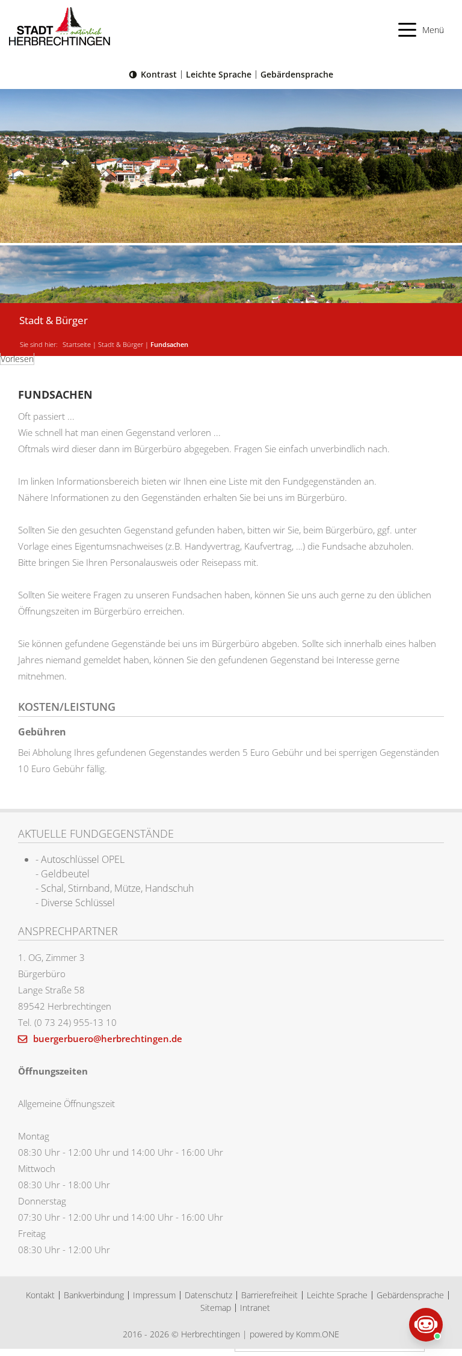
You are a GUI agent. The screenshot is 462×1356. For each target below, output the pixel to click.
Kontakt (40, 1295)
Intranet (255, 1307)
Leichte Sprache (218, 74)
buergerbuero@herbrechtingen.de (106, 1038)
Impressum (154, 1295)
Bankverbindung (94, 1295)
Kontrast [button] (159, 74)
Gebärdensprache (296, 74)
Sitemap (215, 1307)
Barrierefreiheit (269, 1295)
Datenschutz (208, 1295)
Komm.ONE (317, 1334)
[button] (421, 30)
